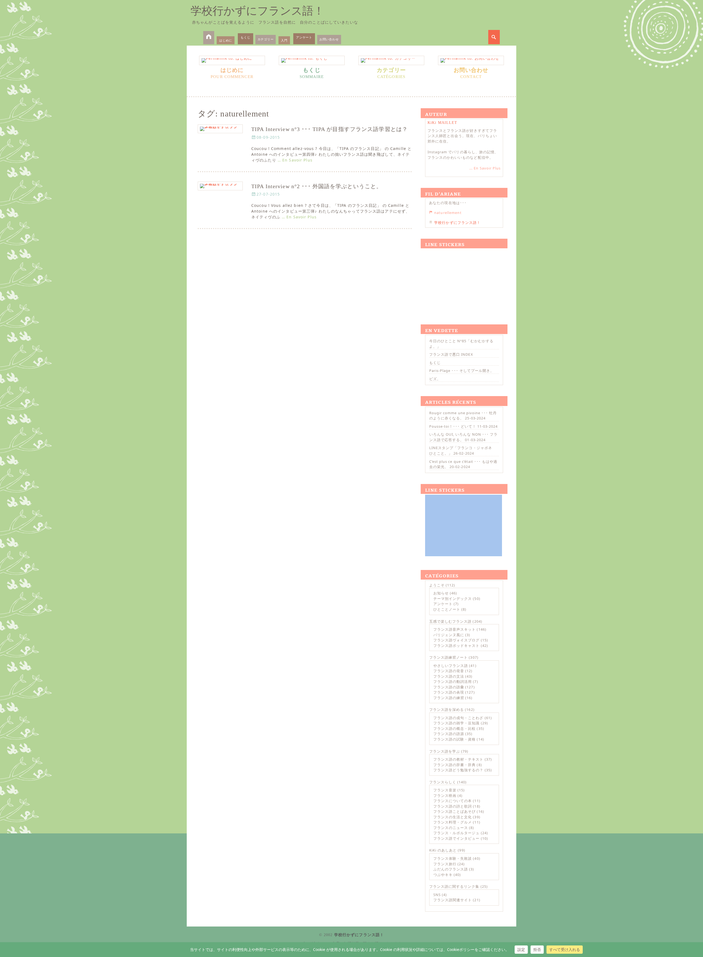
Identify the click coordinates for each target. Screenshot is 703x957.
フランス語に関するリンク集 (454, 886)
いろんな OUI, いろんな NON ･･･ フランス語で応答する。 (463, 437)
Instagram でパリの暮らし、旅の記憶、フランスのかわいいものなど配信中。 (463, 154)
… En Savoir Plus (295, 160)
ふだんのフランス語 (450, 869)
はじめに (225, 40)
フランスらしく (442, 782)
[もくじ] (312, 60)
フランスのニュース (450, 827)
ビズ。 (435, 378)
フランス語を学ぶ (444, 751)
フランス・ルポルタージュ (456, 832)
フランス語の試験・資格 (454, 739)
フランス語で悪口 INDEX (451, 354)
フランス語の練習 (448, 697)
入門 (284, 40)
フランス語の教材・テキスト (458, 759)
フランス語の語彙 (448, 687)
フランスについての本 (452, 800)
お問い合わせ (329, 39)
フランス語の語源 (448, 733)
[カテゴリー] (391, 60)
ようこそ (437, 585)
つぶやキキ (443, 874)
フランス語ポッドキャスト (456, 645)
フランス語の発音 (448, 670)
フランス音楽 (444, 790)
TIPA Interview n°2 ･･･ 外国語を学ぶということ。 (316, 186)
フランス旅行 (444, 863)
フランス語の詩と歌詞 (452, 806)
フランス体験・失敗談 (452, 858)
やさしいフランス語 (450, 665)
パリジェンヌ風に (448, 634)
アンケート (304, 37)
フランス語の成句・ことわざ (458, 717)
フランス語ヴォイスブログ (456, 640)
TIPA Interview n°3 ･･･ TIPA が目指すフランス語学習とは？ (329, 129)
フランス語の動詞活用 (452, 681)
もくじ (245, 37)
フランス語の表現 (448, 692)
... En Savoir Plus (485, 168)
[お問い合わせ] (471, 60)
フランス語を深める (446, 709)
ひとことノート (446, 609)
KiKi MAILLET (442, 123)
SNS (437, 894)
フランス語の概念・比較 (454, 728)
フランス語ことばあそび (454, 811)
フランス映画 (444, 795)
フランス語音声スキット (454, 629)
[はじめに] (232, 60)
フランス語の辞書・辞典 (454, 764)
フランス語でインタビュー (456, 838)
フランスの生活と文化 (452, 816)
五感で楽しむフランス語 (450, 621)
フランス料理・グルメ (452, 822)
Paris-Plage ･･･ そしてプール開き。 (461, 370)
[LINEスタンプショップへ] (463, 280)
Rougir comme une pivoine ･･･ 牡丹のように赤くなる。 (463, 415)
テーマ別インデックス (452, 598)
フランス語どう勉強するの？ (458, 769)
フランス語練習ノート (448, 657)
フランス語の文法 (448, 676)
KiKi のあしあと (443, 850)
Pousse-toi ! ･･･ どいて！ (452, 426)
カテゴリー (266, 39)
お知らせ (441, 593)
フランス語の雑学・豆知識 (456, 722)
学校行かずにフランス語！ (257, 11)
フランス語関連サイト (452, 899)
